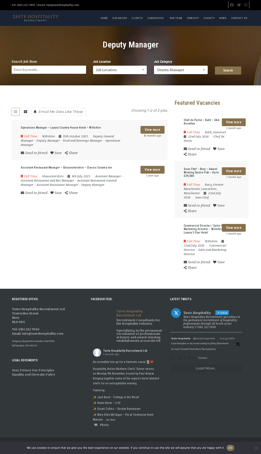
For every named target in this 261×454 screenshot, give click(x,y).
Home (104, 18)
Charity (209, 18)
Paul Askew (146, 373)
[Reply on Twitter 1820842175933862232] (174, 358)
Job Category (163, 62)
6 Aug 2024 (227, 338)
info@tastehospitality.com (62, 5)
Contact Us (239, 18)
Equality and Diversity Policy (33, 374)
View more (152, 130)
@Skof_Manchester (219, 343)
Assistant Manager (108, 176)
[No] (256, 448)
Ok (230, 447)
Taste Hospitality (181, 338)
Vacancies (119, 18)
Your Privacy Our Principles (33, 370)
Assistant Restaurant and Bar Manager (47, 180)
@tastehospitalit (204, 338)
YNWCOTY (193, 18)
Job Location (102, 62)
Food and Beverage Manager (82, 140)
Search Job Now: (25, 62)
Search (228, 70)
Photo (104, 425)
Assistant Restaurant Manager (57, 185)
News (223, 18)
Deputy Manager (48, 140)
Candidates (155, 18)
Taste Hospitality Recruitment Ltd (125, 350)
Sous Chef (202, 197)
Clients (137, 18)
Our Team (175, 18)
